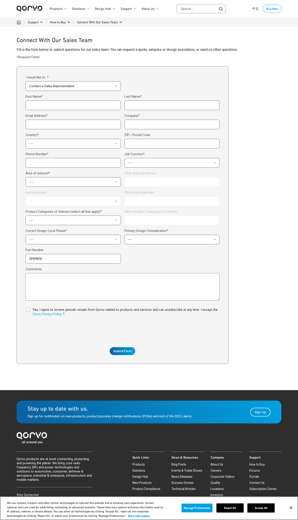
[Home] (19, 22)
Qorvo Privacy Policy (47, 314)
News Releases (181, 476)
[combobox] (201, 8)
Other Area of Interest (140, 173)
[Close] (291, 508)
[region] (149, 508)
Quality (215, 482)
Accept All (261, 508)
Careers (216, 470)
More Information (139, 515)
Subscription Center (263, 489)
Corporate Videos (223, 476)
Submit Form (122, 351)
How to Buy (58, 22)
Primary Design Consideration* (146, 231)
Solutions (138, 470)
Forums (254, 470)
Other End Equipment (139, 192)
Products (138, 464)
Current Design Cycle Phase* (46, 231)
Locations (217, 489)
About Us (217, 464)
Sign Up (260, 412)
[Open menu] (41, 22)
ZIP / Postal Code (137, 135)
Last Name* (133, 97)
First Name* (34, 97)
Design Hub (140, 476)
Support (33, 22)
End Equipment (36, 192)
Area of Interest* (38, 173)
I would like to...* (37, 77)
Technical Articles (183, 489)
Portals (254, 476)
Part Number (35, 250)
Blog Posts (178, 464)
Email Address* (37, 116)
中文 (255, 9)
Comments (34, 269)
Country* (32, 135)
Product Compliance (146, 489)
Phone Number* (37, 154)
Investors (217, 495)
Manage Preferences (197, 508)
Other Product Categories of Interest (150, 212)
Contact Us (256, 482)
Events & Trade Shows (186, 470)
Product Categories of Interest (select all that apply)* (64, 212)
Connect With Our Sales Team (97, 22)
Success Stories (182, 482)
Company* (132, 116)
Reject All (230, 508)
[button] (73, 86)
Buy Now (272, 8)
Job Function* (134, 154)
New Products (142, 482)
